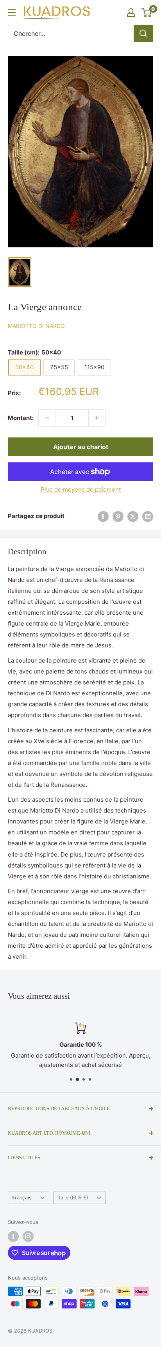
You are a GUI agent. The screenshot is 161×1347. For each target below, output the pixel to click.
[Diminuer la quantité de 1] (47, 418)
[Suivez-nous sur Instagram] (28, 1236)
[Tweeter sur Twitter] (132, 516)
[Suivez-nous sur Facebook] (13, 1236)
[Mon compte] (131, 12)
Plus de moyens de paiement (81, 489)
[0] (147, 12)
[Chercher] (143, 33)
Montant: (21, 417)
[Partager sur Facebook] (103, 516)
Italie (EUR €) (72, 1198)
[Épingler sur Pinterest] (118, 516)
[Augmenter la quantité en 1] (97, 418)
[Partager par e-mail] (147, 516)
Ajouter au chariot (80, 447)
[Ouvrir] (12, 12)
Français (22, 1198)
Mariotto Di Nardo (36, 326)
